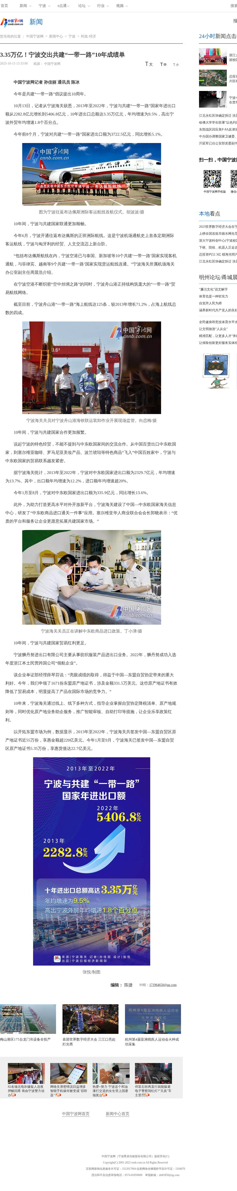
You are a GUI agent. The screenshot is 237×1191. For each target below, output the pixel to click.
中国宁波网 (35, 36)
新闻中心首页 (117, 1114)
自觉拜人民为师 (210, 303)
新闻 (23, 6)
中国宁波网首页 (76, 1114)
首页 (4, 6)
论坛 (82, 6)
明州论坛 (209, 277)
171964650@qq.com (163, 985)
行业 (101, 6)
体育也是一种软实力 (213, 296)
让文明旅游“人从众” (213, 329)
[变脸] (216, 388)
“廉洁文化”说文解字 (213, 289)
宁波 (42, 6)
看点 (209, 214)
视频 (120, 6)
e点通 (62, 6)
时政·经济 (88, 36)
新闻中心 (56, 36)
